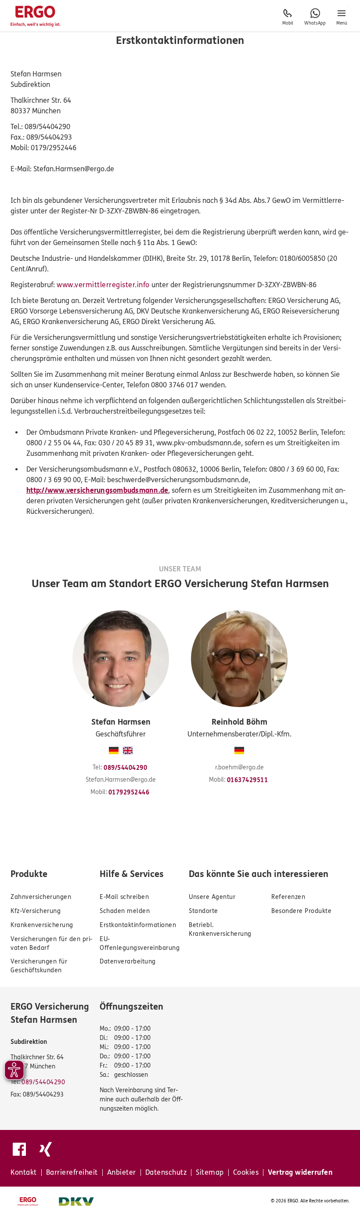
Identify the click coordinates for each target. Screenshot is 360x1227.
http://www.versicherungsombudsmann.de (97, 490)
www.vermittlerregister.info (103, 285)
